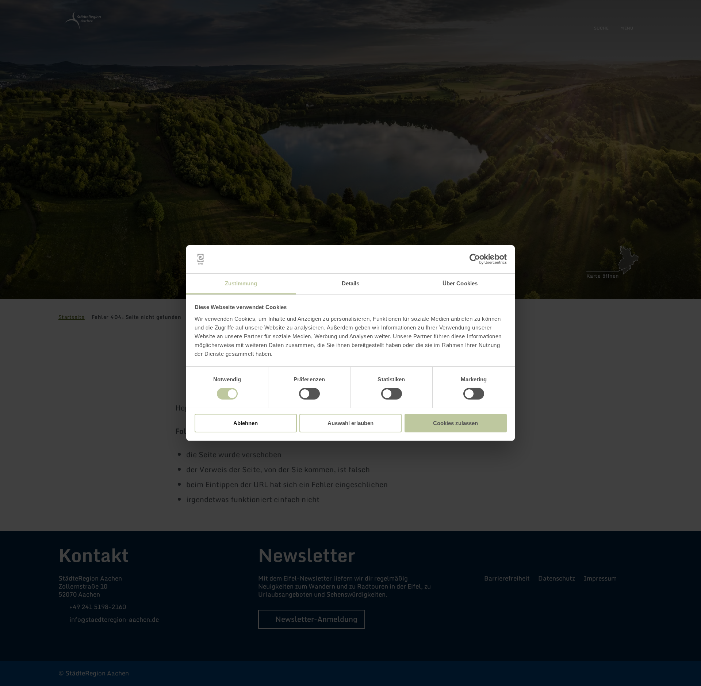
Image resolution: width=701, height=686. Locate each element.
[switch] (309, 394)
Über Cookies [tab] (460, 283)
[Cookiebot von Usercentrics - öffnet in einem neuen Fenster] (475, 259)
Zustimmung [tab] (241, 283)
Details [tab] (351, 283)
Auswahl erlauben (350, 423)
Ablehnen (245, 423)
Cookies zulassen (455, 423)
